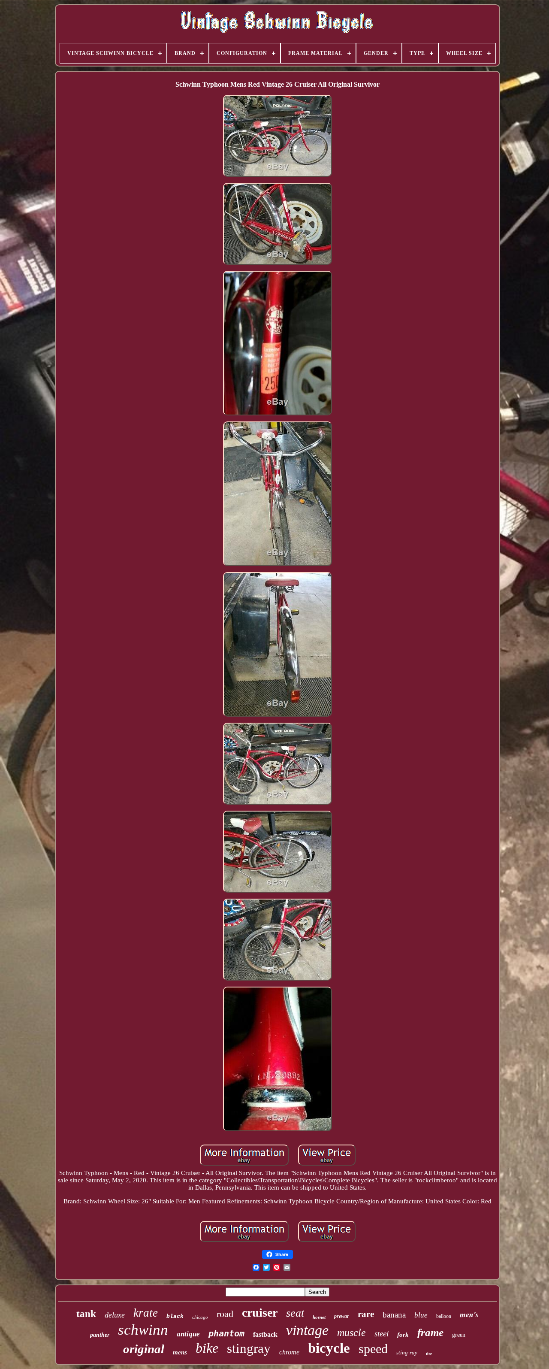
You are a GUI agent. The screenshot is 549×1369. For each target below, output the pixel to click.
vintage (307, 1330)
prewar (341, 1316)
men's (469, 1314)
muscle (351, 1332)
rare (366, 1314)
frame (430, 1332)
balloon (443, 1316)
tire (429, 1353)
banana (394, 1314)
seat (295, 1313)
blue (421, 1315)
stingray (249, 1348)
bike (207, 1348)
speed (373, 1349)
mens (180, 1352)
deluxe (115, 1315)
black (175, 1316)
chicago (200, 1317)
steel (381, 1333)
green (458, 1335)
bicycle (329, 1348)
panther (99, 1335)
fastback (265, 1334)
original (143, 1349)
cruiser (260, 1312)
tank (86, 1313)
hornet (319, 1317)
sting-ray (406, 1352)
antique (188, 1334)
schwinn (143, 1329)
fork (403, 1334)
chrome (289, 1352)
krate (145, 1312)
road (225, 1313)
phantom (226, 1333)
